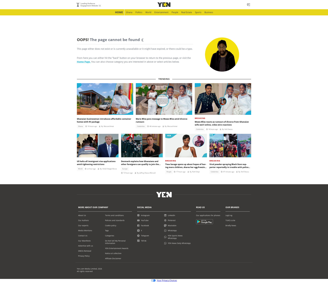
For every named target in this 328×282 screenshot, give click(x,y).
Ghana (129, 12)
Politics (138, 12)
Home (119, 12)
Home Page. (84, 61)
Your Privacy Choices (167, 280)
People (175, 12)
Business (208, 12)
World (148, 12)
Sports (198, 12)
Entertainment (161, 12)
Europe (124, 169)
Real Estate (186, 12)
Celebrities (141, 126)
